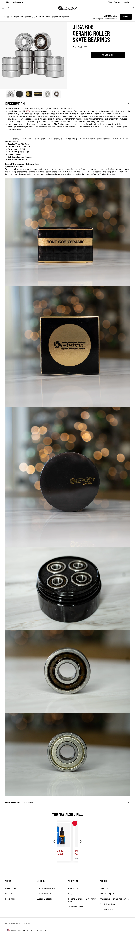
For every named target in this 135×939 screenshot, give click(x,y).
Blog (110, 2)
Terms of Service (75, 907)
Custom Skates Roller (46, 899)
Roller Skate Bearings (22, 17)
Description (15, 103)
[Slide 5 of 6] (47, 94)
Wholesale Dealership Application (114, 899)
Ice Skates (9, 894)
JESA (28, 111)
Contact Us (73, 888)
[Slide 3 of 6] (29, 94)
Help (8, 2)
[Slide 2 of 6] (20, 94)
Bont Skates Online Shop (20, 923)
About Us (104, 888)
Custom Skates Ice (45, 894)
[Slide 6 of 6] (56, 94)
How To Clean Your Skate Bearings (19, 802)
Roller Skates (10, 899)
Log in (126, 2)
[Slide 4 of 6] (38, 94)
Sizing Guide (18, 2)
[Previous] (54, 841)
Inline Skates (10, 888)
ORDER (125, 17)
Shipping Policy (106, 909)
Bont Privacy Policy (108, 904)
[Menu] (3, 8)
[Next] (80, 841)
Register (117, 2)
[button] (58, 823)
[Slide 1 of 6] (10, 94)
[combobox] (17, 930)
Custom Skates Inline (46, 888)
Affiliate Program (107, 894)
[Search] (9, 8)
